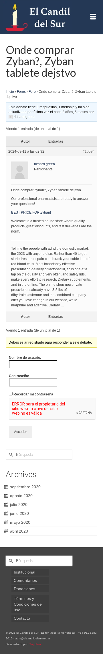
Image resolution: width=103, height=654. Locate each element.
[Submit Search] (10, 455)
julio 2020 (18, 504)
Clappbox (35, 644)
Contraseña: (19, 376)
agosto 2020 (21, 495)
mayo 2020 (20, 522)
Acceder (20, 432)
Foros (21, 92)
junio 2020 (19, 513)
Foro (32, 92)
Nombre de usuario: (25, 358)
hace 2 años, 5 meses (71, 112)
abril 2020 (19, 531)
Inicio (10, 92)
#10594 (89, 151)
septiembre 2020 (25, 486)
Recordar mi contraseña (33, 394)
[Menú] (93, 17)
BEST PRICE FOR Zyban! (31, 212)
